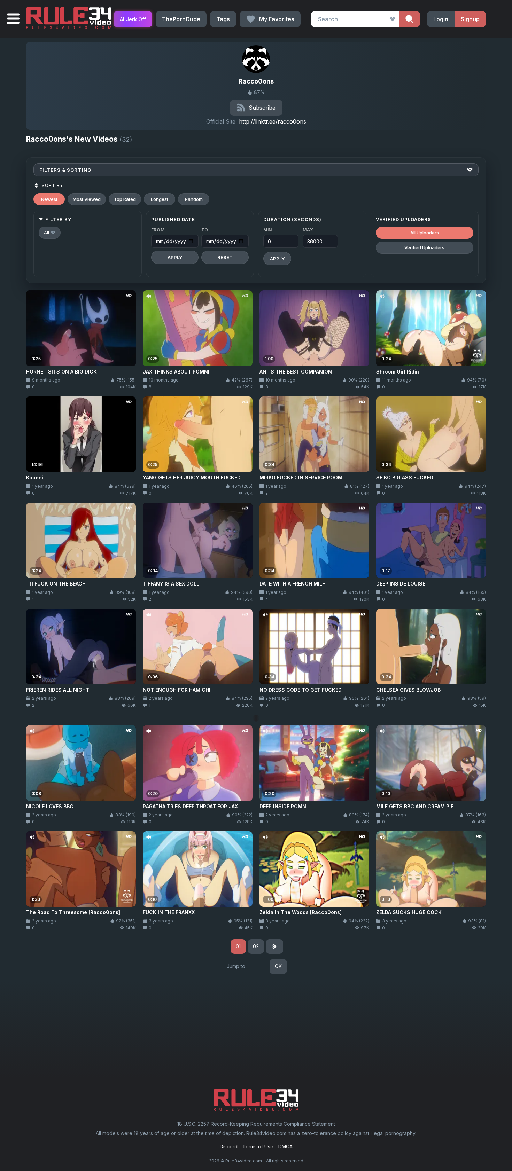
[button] (50, 233)
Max (308, 230)
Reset (225, 257)
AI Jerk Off (133, 19)
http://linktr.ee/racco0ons (272, 121)
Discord (229, 1146)
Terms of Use (257, 1146)
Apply (175, 257)
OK (278, 966)
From (158, 230)
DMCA (285, 1146)
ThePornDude (181, 19)
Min (267, 230)
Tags (223, 19)
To (204, 230)
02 (256, 946)
